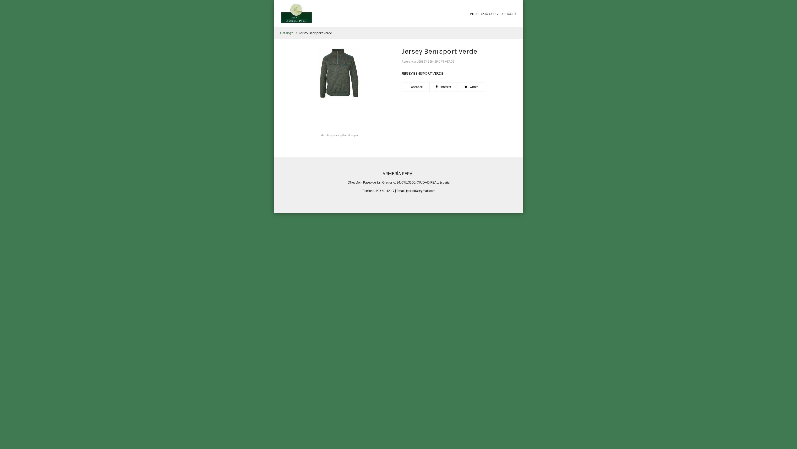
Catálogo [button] (488, 14)
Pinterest (444, 87)
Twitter (472, 87)
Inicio (474, 14)
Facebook (416, 87)
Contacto (508, 14)
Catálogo (286, 33)
